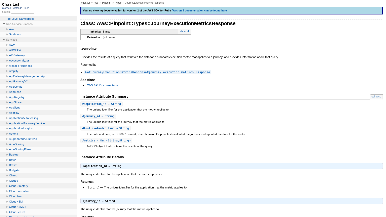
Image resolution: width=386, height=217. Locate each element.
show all (184, 31)
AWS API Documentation (102, 85)
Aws (96, 2)
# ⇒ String (101, 103)
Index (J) (85, 2)
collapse (376, 96)
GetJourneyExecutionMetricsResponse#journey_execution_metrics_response (147, 72)
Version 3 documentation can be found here (199, 10)
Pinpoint (106, 2)
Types (118, 2)
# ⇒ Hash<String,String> (106, 140)
